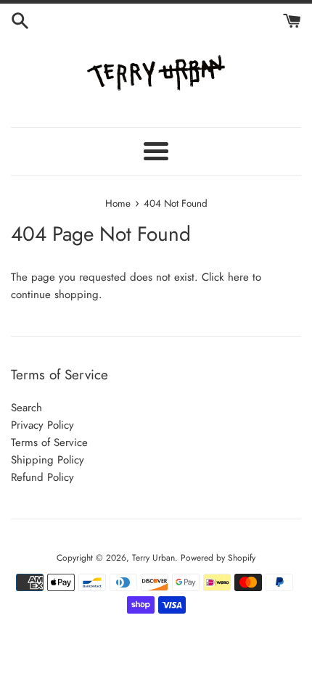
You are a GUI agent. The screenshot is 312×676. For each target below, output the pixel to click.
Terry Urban (153, 557)
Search (26, 408)
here (238, 277)
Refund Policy (42, 477)
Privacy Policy (42, 425)
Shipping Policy (47, 460)
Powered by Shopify (218, 557)
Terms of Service (49, 442)
